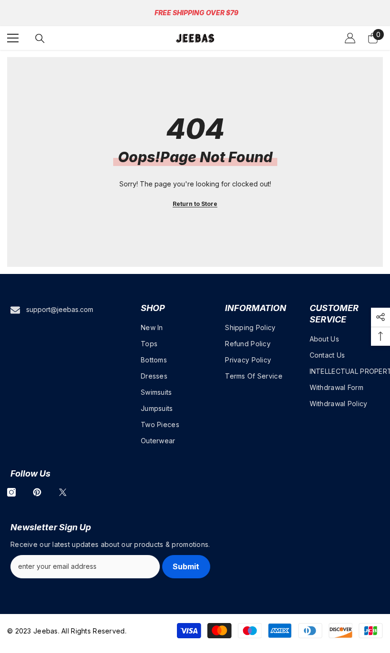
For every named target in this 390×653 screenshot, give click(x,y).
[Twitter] (63, 492)
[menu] (13, 38)
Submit (186, 566)
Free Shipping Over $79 (196, 13)
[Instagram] (11, 492)
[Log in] (350, 38)
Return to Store (195, 203)
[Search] (40, 38)
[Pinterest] (37, 492)
